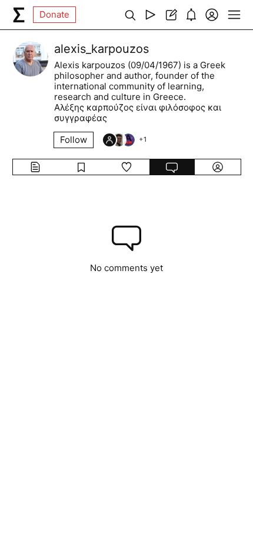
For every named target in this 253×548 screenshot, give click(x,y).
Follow (73, 139)
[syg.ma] (19, 14)
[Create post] (171, 14)
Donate (54, 14)
